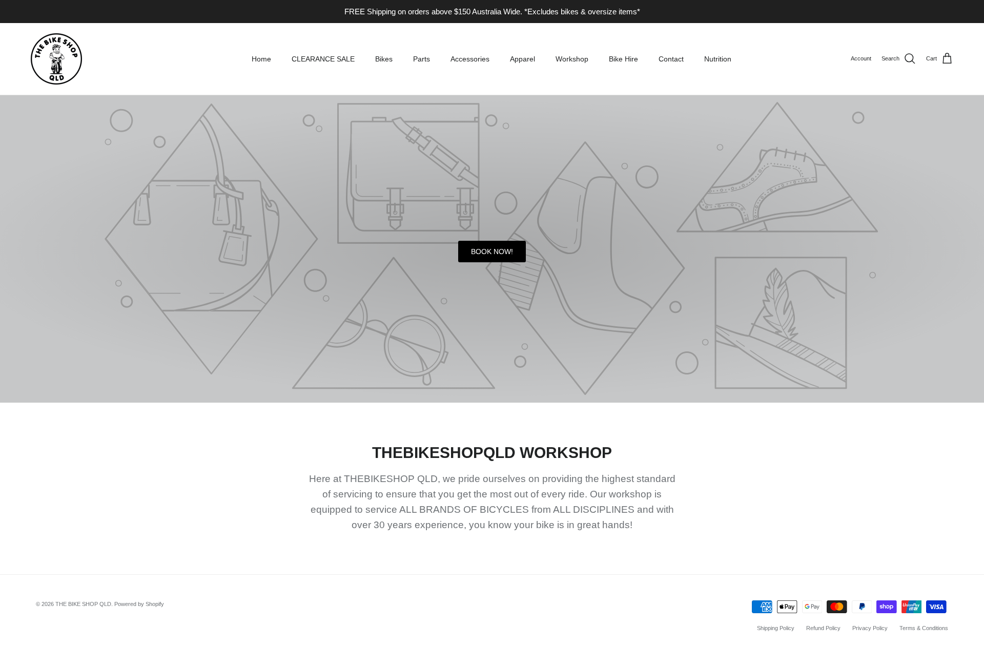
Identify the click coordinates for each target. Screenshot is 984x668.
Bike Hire (623, 59)
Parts (421, 59)
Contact (671, 59)
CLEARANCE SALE (323, 59)
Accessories (469, 59)
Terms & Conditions (923, 628)
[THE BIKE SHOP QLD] (56, 59)
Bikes (384, 59)
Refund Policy (823, 628)
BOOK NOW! (492, 251)
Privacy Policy (870, 628)
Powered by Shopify (139, 604)
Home (261, 59)
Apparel (522, 59)
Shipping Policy (775, 628)
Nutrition (717, 59)
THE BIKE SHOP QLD (83, 604)
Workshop (572, 59)
